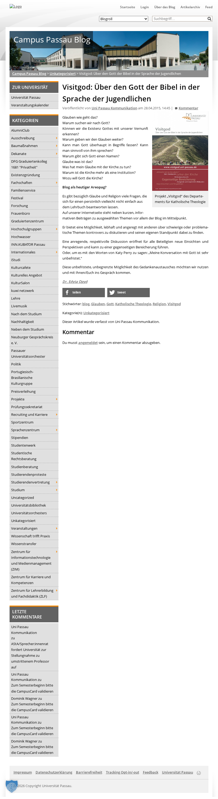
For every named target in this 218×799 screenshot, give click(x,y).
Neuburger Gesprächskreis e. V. (32, 340)
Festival (17, 198)
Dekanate (18, 153)
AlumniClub (20, 130)
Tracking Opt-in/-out (122, 772)
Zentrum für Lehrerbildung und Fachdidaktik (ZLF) (32, 593)
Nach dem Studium (26, 314)
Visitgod (174, 303)
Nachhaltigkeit (22, 321)
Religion (159, 303)
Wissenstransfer (23, 543)
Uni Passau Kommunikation (24, 629)
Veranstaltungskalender (30, 105)
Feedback (150, 772)
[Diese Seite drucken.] (199, 772)
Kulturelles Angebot (26, 275)
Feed (208, 7)
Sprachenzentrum (25, 429)
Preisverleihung (23, 391)
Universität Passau (25, 97)
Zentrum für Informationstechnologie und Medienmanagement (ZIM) (31, 560)
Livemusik (19, 306)
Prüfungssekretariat (26, 406)
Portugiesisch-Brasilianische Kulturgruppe (22, 377)
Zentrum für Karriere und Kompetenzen (31, 580)
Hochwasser (21, 236)
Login (144, 7)
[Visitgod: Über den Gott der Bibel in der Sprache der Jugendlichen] (180, 187)
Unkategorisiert (23, 520)
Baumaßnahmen (24, 145)
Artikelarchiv (190, 7)
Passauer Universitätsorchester (28, 353)
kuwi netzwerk (22, 290)
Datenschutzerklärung (54, 772)
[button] (209, 18)
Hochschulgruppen (26, 229)
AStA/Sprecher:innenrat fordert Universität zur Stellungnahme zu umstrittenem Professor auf (30, 655)
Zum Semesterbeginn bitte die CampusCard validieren (32, 688)
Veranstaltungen (24, 528)
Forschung (19, 205)
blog (85, 303)
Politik (16, 364)
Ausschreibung (23, 138)
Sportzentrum (22, 422)
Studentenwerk (23, 445)
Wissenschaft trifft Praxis (30, 536)
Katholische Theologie (133, 303)
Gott (110, 303)
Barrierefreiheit (89, 772)
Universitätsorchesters (29, 513)
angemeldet (88, 342)
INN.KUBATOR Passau (28, 244)
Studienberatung (24, 466)
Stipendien (19, 437)
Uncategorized (22, 497)
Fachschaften (21, 182)
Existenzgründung (25, 174)
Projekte (17, 399)
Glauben (98, 303)
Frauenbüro (20, 213)
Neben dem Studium (27, 329)
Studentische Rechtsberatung (23, 456)
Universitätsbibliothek (28, 505)
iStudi (15, 259)
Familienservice (23, 190)
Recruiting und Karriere (29, 414)
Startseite (127, 7)
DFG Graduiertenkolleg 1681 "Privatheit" (29, 164)
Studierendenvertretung (30, 482)
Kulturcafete (21, 267)
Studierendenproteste (28, 474)
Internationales (23, 252)
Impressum (23, 772)
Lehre (15, 298)
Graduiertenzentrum (27, 221)
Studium (18, 489)
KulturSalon (20, 282)
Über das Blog (164, 7)
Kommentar (188, 108)
